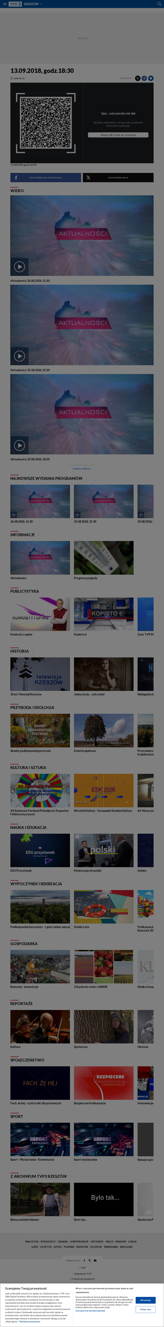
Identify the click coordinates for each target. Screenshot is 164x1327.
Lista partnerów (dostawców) (90, 1310)
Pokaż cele (145, 1309)
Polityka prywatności (29, 1321)
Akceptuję (145, 1300)
